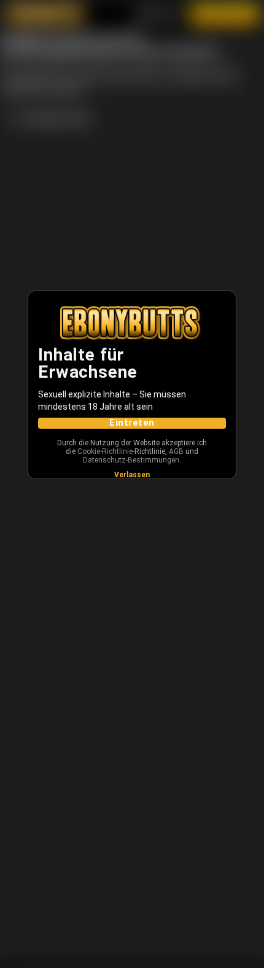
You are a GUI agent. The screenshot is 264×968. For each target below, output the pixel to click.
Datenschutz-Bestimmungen (131, 460)
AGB (176, 451)
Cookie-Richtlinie (105, 451)
